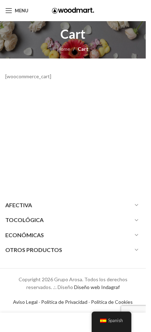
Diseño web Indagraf (97, 287)
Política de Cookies (112, 302)
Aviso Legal (25, 302)
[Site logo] (73, 10)
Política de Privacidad (64, 302)
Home (63, 49)
